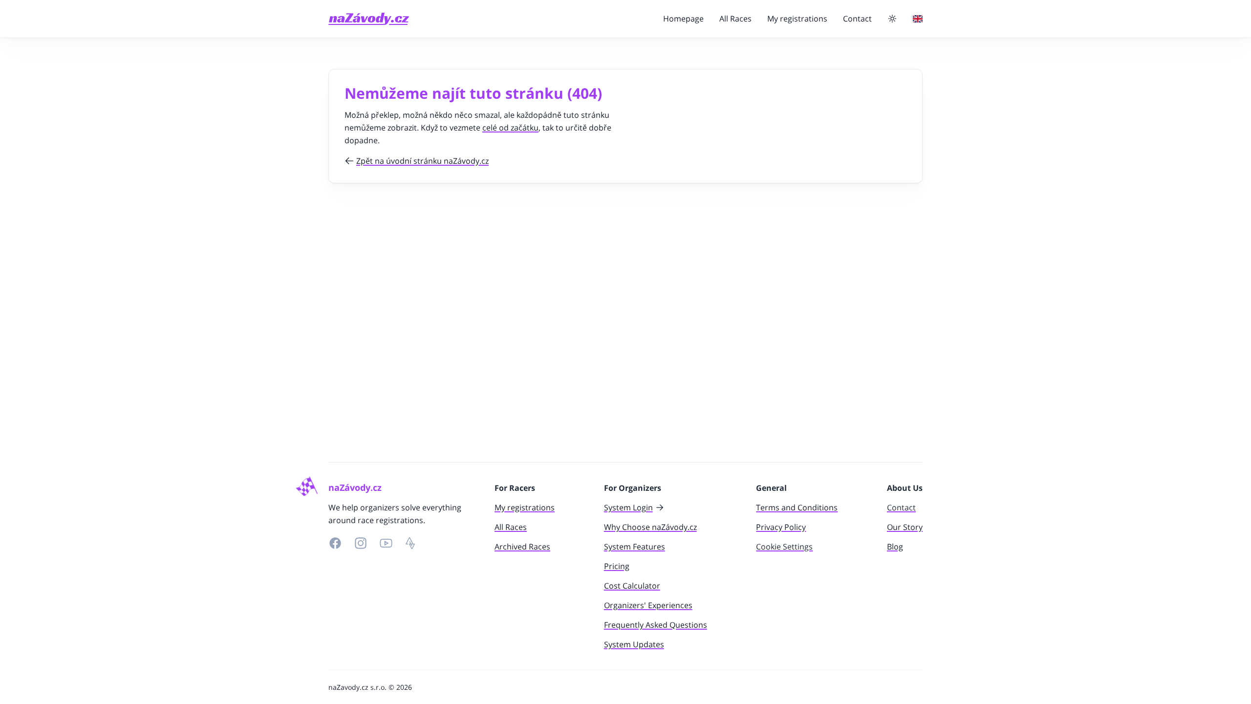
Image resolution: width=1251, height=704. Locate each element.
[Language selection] (917, 18)
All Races (735, 18)
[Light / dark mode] (892, 18)
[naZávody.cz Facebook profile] (335, 543)
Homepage (683, 18)
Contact (857, 18)
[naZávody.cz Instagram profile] (360, 543)
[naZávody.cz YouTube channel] (386, 543)
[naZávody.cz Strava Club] (410, 543)
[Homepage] (368, 19)
